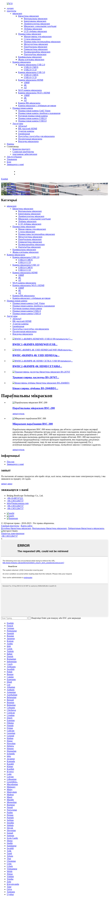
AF (25, 87)
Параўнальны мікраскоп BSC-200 (33, 408)
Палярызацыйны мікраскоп (37, 52)
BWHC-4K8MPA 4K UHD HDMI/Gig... (35, 355)
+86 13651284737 (9, 536)
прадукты (11, 11)
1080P (27, 82)
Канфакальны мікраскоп (30, 57)
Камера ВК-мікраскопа (29, 103)
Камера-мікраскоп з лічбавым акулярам (37, 105)
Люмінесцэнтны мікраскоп (37, 23)
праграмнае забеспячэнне (24, 154)
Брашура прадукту (21, 149)
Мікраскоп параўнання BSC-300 (32, 423)
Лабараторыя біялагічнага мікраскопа (86, 528)
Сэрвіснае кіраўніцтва (23, 151)
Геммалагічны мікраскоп (36, 49)
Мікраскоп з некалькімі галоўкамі (40, 26)
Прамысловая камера (22, 108)
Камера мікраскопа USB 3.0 (31, 72)
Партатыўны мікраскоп (35, 54)
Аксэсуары (17, 123)
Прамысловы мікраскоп (29, 34)
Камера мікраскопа (21, 62)
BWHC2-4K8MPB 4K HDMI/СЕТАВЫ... (37, 366)
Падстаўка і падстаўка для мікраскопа (36, 136)
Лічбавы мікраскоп (33, 29)
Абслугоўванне (14, 157)
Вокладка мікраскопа (28, 141)
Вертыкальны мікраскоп (35, 18)
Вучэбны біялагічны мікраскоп (16, 528)
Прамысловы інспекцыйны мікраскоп (42, 41)
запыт (15, 413)
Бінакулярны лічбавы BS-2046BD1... (35, 388)
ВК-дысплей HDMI (27, 128)
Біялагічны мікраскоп (28, 16)
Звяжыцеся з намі (15, 164)
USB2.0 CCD (30, 70)
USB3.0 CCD (30, 77)
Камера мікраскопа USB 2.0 (31, 64)
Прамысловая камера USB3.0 (32, 121)
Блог (9, 162)
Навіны (10, 144)
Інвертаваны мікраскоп (35, 21)
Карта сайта (26, 526)
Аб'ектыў (22, 126)
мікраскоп (17, 13)
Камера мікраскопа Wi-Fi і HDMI (34, 93)
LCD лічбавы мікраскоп (35, 31)
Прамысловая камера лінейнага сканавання (39, 113)
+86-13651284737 (15, 501)
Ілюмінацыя (24, 133)
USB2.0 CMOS (31, 67)
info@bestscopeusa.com (27, 174)
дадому (10, 8)
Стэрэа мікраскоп (32, 39)
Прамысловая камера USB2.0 (32, 118)
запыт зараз (6, 483)
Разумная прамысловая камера (33, 116)
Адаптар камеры (26, 131)
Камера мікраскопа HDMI (30, 80)
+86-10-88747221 (24, 171)
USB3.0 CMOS (31, 75)
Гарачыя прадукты (10, 526)
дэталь (21, 413)
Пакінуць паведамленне (12, 533)
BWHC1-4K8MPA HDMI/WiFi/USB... (34, 344)
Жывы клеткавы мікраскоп (31, 59)
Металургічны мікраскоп (36, 44)
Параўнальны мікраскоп (35, 46)
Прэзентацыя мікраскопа (30, 139)
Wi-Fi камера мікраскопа (30, 90)
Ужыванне (12, 159)
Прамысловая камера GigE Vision (34, 110)
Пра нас (10, 461)
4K (25, 85)
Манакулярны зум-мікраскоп (38, 36)
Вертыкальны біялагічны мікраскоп (49, 528)
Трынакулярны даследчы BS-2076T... (35, 377)
